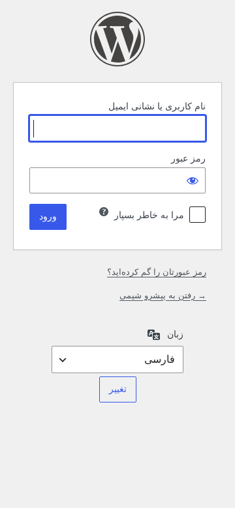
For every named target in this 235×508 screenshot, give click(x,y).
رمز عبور (188, 158)
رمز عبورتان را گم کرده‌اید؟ (156, 272)
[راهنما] (104, 211)
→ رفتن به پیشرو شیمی (162, 295)
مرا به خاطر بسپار (149, 215)
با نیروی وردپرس (117, 39)
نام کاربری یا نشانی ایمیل (157, 106)
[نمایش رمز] (193, 180)
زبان (175, 334)
